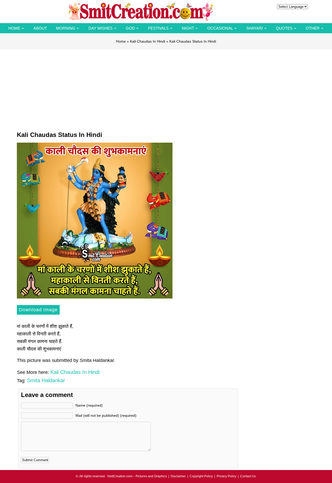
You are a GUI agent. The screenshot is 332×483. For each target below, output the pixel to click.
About (40, 28)
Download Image (38, 309)
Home (14, 28)
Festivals (158, 28)
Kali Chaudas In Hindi (147, 41)
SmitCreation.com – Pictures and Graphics (137, 476)
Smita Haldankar (46, 380)
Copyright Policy (201, 476)
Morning (65, 28)
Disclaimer (178, 476)
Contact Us (248, 476)
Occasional (220, 28)
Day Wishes (100, 28)
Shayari (254, 28)
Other (313, 28)
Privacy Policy (226, 476)
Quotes (284, 28)
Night (188, 28)
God (130, 28)
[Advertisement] (166, 88)
